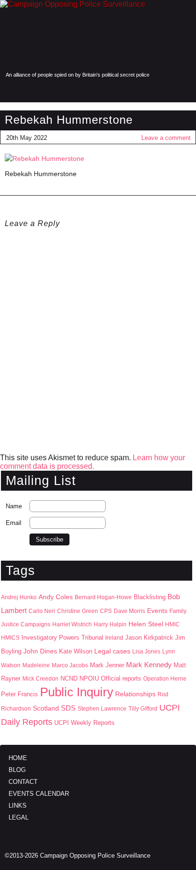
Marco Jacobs (70, 665)
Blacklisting (150, 597)
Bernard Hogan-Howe (103, 597)
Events (157, 610)
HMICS (10, 637)
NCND (69, 678)
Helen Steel (145, 624)
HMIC (172, 624)
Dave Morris (129, 611)
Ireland (114, 637)
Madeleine (36, 665)
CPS (106, 611)
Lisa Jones (146, 651)
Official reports (121, 678)
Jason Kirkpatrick (149, 637)
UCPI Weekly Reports (84, 722)
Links (18, 805)
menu (11, 91)
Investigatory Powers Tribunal (62, 637)
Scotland (46, 708)
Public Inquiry (76, 692)
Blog (17, 769)
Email (13, 522)
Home (18, 757)
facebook (143, 91)
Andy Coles (56, 597)
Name (14, 506)
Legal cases (112, 651)
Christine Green (77, 611)
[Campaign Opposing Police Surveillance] (98, 35)
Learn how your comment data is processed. (92, 462)
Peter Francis (19, 694)
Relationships (135, 694)
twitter (163, 91)
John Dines (40, 651)
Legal (19, 817)
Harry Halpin (110, 624)
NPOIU (89, 678)
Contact (23, 781)
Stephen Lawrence (102, 708)
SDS (68, 708)
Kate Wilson (75, 651)
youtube (183, 91)
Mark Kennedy (149, 665)
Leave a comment (166, 137)
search (29, 91)
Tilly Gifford (142, 708)
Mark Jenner (107, 665)
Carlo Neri (42, 611)
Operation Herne (164, 678)
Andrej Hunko (19, 597)
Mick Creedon (40, 678)
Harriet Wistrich (72, 624)
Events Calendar (39, 793)
